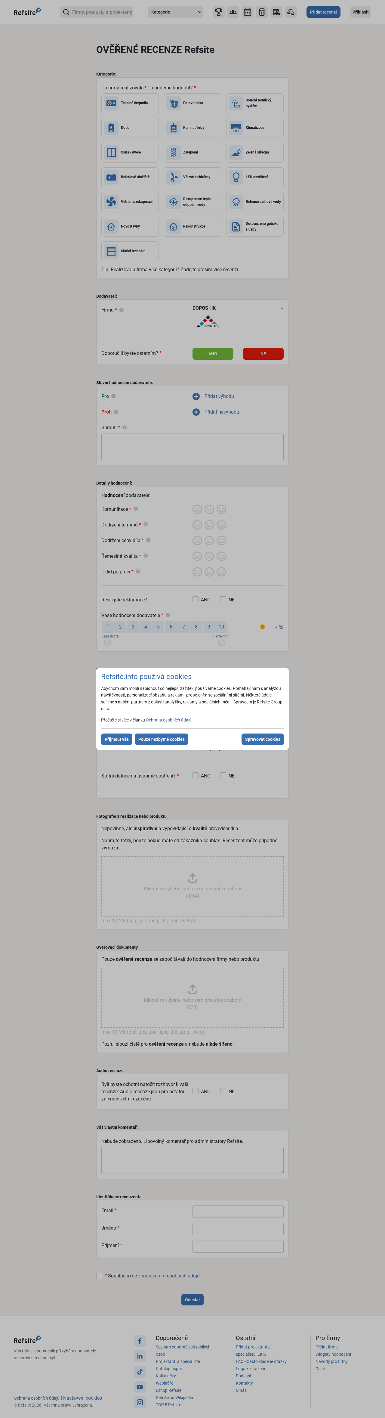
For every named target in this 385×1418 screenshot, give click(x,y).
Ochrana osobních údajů (169, 720)
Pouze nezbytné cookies (161, 739)
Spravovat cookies (262, 739)
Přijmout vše (117, 739)
